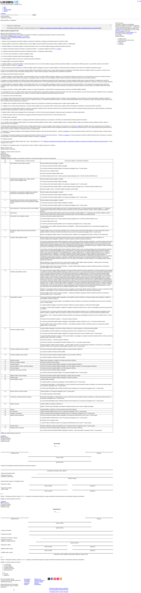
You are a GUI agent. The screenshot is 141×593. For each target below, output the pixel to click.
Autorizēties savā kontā (6, 17)
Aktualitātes (27, 580)
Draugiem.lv (6, 575)
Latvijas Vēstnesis (130, 32)
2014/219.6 (129, 33)
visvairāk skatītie (7, 9)
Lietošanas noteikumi (39, 580)
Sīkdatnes (36, 583)
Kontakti (26, 584)
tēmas (5, 8)
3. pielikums (66, 135)
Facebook (6, 573)
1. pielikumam (42, 136)
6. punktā (79, 126)
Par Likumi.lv (27, 579)
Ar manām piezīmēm (8, 567)
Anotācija (120, 42)
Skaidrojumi (121, 44)
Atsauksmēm (27, 581)
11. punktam (58, 48)
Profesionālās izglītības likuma (19, 37)
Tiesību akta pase (119, 23)
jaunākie (5, 11)
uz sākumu (3, 13)
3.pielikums (3, 501)
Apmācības (26, 583)
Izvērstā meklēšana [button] (5, 16)
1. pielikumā (20, 65)
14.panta (18, 36)
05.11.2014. (121, 31)
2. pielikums (66, 131)
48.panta (3, 37)
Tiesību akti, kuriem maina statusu (126, 40)
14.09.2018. (118, 32)
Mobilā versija (37, 579)
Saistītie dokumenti (119, 36)
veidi (5, 7)
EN (140, 1)
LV (138, 1)
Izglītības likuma (12, 36)
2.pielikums (3, 435)
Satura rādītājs (118, 35)
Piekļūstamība (37, 584)
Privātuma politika (38, 581)
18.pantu (28, 37)
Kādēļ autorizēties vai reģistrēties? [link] (8, 20)
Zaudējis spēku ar (122, 38)
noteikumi (117, 29)
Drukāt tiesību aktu (8, 570)
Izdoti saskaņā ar (122, 41)
